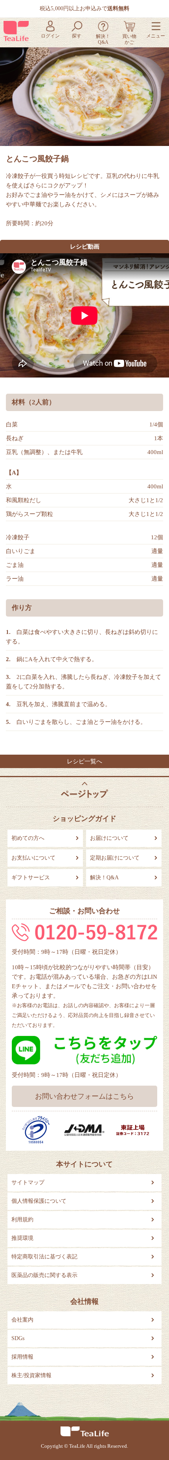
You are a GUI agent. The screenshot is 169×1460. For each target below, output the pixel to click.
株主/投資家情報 (31, 1375)
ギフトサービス (30, 877)
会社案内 (22, 1320)
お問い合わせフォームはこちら (84, 1096)
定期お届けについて (115, 858)
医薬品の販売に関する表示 (44, 1275)
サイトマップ (27, 1182)
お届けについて (109, 838)
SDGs (17, 1338)
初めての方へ (27, 838)
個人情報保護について (38, 1201)
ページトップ (84, 790)
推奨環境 (22, 1238)
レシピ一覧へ (84, 761)
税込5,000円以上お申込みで (84, 8)
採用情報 (22, 1357)
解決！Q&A (104, 877)
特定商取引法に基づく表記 (44, 1257)
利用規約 (22, 1220)
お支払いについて (33, 858)
